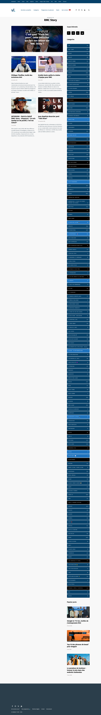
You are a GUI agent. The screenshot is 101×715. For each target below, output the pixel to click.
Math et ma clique (78, 377)
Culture (23, 1)
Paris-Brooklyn (78, 424)
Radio (57, 10)
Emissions (72, 609)
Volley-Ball (78, 584)
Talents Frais (78, 549)
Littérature (78, 366)
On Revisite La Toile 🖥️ (78, 416)
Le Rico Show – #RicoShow (78, 315)
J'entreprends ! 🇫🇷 (78, 233)
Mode (56, 1)
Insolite (78, 226)
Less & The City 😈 (78, 362)
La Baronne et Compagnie (78, 257)
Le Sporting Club (78, 319)
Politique (78, 440)
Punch (78, 451)
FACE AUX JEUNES (78, 162)
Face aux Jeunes (78, 166)
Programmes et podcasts (47, 10)
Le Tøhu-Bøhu (78, 323)
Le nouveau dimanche (78, 307)
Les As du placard (78, 339)
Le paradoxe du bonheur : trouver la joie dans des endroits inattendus (76, 670)
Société (29, 100)
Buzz (78, 76)
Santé (78, 486)
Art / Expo (78, 49)
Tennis (78, 556)
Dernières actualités (26, 10)
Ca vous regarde (78, 88)
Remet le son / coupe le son (78, 467)
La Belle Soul (78, 261)
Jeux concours (78, 237)
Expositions (78, 158)
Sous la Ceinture (78, 529)
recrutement (78, 459)
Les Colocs (78, 342)
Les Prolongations (78, 354)
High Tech (32, 1)
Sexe (78, 498)
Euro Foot (78, 154)
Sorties (37, 1)
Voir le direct (66, 10)
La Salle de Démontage (78, 284)
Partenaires (78, 428)
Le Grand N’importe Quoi (78, 296)
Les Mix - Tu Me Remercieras (78, 350)
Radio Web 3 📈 (78, 455)
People (78, 432)
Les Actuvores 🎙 (17, 58)
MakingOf (78, 370)
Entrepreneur (78, 139)
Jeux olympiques (78, 241)
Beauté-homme (78, 65)
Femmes (78, 174)
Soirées (78, 518)
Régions (78, 463)
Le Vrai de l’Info (78, 327)
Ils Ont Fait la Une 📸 (78, 222)
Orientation (78, 420)
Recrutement (49, 709)
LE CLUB (78, 288)
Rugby (78, 479)
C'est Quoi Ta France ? (78, 80)
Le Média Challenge (78, 300)
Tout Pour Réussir (78, 568)
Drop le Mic (78, 119)
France (19, 1)
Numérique (78, 412)
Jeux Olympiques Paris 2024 (78, 245)
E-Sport (78, 123)
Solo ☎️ (78, 521)
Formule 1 (78, 189)
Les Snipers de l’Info (78, 358)
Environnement (78, 142)
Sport (27, 1)
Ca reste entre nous (78, 84)
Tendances (78, 553)
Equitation (78, 146)
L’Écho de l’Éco (78, 253)
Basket (78, 53)
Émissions (64, 1)
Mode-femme (78, 389)
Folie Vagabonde (78, 181)
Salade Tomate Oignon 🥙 (78, 483)
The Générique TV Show (78, 560)
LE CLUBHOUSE (78, 292)
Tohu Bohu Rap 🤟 (78, 564)
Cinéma (78, 92)
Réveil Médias (78, 475)
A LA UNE (34, 29)
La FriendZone (78, 272)
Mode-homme (78, 393)
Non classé (78, 405)
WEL (78, 591)
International (13, 1)
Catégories (36, 10)
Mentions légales (35, 709)
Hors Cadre (78, 218)
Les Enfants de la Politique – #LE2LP (78, 347)
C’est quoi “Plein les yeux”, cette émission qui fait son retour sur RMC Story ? (37, 39)
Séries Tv (40, 29)
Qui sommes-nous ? (15, 709)
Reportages (78, 471)
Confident (78, 100)
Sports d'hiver (78, 541)
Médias (47, 58)
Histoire (78, 210)
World (78, 595)
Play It (78, 436)
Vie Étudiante (78, 580)
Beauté (60, 1)
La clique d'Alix (78, 265)
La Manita (78, 280)
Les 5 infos (78, 331)
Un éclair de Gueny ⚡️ (78, 576)
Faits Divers (78, 170)
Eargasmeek (78, 127)
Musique (78, 397)
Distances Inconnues (78, 115)
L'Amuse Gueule (78, 249)
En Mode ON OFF (78, 135)
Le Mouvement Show (78, 303)
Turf (78, 572)
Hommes (78, 214)
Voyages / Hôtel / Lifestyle (44, 1)
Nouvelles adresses (78, 409)
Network (78, 401)
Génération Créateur (78, 197)
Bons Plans (78, 69)
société (78, 510)
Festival (78, 177)
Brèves (78, 72)
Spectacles (78, 533)
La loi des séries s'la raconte (78, 276)
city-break (78, 96)
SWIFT (78, 545)
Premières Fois (78, 447)
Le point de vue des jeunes (78, 311)
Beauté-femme (78, 61)
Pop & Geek (78, 444)
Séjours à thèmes (78, 490)
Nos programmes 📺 (26, 709)
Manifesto (78, 374)
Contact (43, 709)
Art (78, 45)
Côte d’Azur (78, 103)
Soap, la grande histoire (78, 502)
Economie (78, 131)
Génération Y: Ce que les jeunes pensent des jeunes (78, 202)
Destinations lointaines (78, 111)
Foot (78, 185)
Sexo (52, 1)
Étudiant (78, 150)
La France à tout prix (78, 269)
